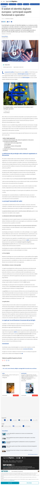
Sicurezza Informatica (12, 4)
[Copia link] (10, 22)
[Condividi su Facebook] (2, 22)
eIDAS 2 (15, 331)
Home (3, 18)
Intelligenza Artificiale (4, 4)
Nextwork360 (5, 466)
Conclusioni (5, 150)
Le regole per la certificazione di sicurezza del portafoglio (15, 148)
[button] (3, 1)
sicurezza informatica (28, 349)
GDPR (28, 240)
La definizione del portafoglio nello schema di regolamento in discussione (18, 139)
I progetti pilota (7, 147)
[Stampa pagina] (11, 22)
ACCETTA (10, 483)
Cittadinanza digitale (9, 18)
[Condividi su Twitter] (6, 22)
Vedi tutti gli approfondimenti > (33, 454)
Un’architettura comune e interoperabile (12, 146)
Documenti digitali (26, 4)
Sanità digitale (19, 4)
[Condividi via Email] (8, 22)
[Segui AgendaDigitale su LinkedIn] (22, 457)
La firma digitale (7, 144)
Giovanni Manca (5, 36)
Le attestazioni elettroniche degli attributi (13, 142)
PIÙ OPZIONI (29, 483)
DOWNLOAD (16, 395)
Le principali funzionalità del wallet (10, 141)
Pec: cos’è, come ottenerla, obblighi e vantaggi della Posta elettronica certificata (19, 368)
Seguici (17, 457)
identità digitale (26, 77)
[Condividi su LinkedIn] (4, 22)
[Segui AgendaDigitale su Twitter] (24, 457)
